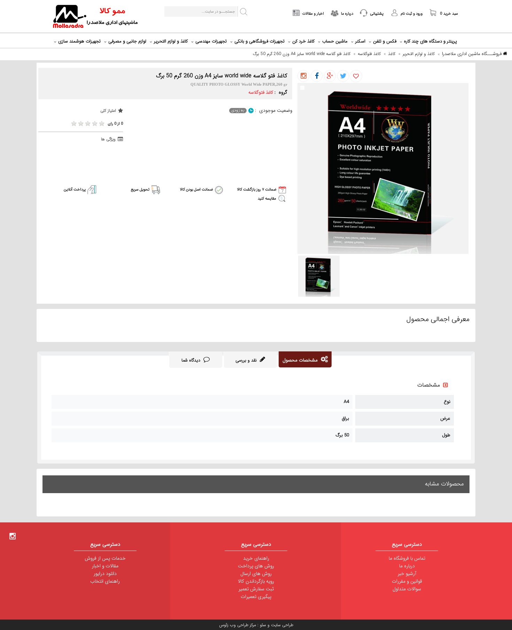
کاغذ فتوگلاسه (369, 53)
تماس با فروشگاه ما (407, 558)
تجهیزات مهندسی (211, 41)
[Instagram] (12, 536)
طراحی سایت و (279, 625)
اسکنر (360, 41)
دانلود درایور (105, 573)
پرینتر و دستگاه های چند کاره (430, 41)
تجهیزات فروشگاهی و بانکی (259, 41)
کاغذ (391, 53)
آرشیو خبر (407, 573)
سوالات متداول (407, 589)
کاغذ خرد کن (303, 41)
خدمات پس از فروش (105, 558)
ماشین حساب (335, 41)
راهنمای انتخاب (105, 581)
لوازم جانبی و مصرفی (127, 41)
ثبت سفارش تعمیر (256, 589)
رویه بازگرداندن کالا (256, 581)
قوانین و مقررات (407, 581)
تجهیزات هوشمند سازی (79, 41)
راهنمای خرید (256, 558)
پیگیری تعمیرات (256, 596)
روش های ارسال (256, 573)
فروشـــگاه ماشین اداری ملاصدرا (472, 53)
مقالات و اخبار (105, 566)
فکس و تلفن (384, 41)
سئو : (261, 625)
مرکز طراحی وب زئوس (237, 625)
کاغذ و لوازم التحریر (171, 41)
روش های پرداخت (256, 566)
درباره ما (407, 566)
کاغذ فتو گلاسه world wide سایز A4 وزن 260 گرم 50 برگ (301, 53)
